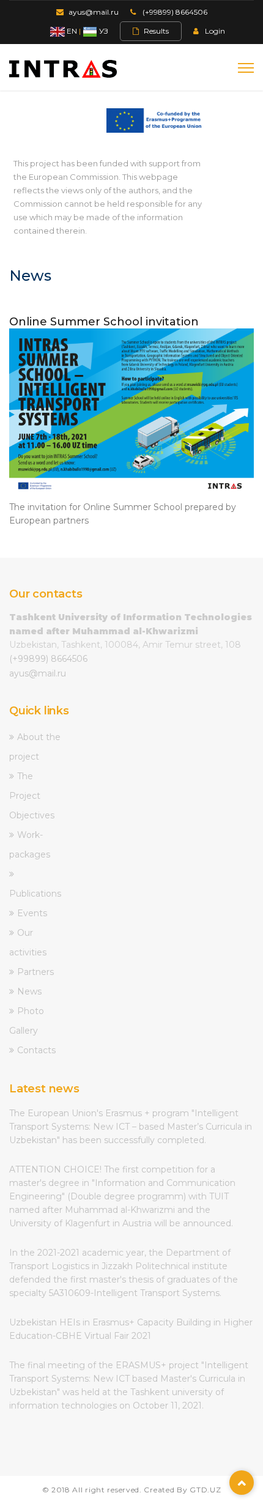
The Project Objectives (31, 796)
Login (215, 30)
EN (71, 30)
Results (156, 30)
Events (32, 913)
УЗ (102, 30)
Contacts (36, 1050)
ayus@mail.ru (94, 12)
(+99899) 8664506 (175, 12)
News (29, 991)
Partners (35, 971)
